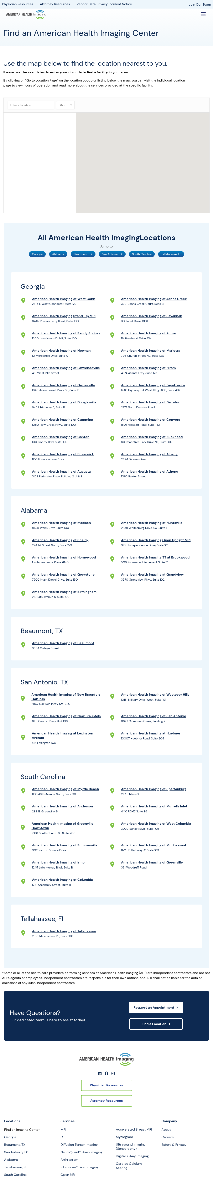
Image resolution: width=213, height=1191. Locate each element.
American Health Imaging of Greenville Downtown (62, 825)
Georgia (10, 1137)
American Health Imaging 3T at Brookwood (155, 557)
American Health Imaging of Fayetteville (153, 385)
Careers (167, 1137)
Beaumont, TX (14, 1145)
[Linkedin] (100, 1074)
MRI (63, 1130)
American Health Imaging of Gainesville (63, 385)
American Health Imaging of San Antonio (153, 716)
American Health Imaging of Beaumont (63, 643)
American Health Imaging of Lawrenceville (66, 368)
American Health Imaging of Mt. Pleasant (153, 845)
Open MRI (68, 1175)
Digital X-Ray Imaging (132, 1156)
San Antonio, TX (16, 1152)
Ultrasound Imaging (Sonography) (131, 1146)
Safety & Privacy (174, 1145)
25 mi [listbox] (63, 105)
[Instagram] (113, 1074)
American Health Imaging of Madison (61, 523)
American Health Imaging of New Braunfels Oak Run (65, 696)
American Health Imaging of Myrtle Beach (65, 789)
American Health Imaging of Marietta (150, 350)
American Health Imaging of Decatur (150, 402)
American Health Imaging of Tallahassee (64, 931)
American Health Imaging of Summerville (65, 845)
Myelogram (124, 1137)
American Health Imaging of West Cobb (63, 299)
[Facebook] (106, 1074)
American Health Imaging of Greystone (63, 574)
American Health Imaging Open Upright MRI (156, 540)
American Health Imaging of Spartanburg (153, 789)
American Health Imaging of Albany (149, 454)
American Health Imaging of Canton (60, 437)
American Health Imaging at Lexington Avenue (62, 735)
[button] (203, 14)
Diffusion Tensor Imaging (79, 1145)
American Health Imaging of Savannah (151, 316)
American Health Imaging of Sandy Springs (66, 333)
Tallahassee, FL (15, 1167)
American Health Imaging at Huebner (150, 733)
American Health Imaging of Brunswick (63, 454)
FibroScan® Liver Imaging (80, 1167)
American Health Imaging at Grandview (152, 574)
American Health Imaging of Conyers (150, 419)
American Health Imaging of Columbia (62, 879)
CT (63, 1137)
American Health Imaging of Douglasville (64, 402)
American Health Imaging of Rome (148, 333)
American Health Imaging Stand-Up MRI (63, 316)
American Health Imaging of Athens (149, 471)
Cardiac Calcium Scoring (129, 1166)
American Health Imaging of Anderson (62, 806)
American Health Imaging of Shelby (60, 540)
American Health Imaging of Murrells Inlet (154, 806)
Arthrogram (69, 1160)
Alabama (11, 1160)
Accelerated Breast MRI (134, 1129)
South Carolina (15, 1175)
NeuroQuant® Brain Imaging (82, 1152)
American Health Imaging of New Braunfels (66, 716)
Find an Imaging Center (22, 1130)
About (166, 1130)
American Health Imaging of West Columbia (156, 823)
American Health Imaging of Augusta (61, 471)
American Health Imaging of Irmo (58, 862)
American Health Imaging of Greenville (152, 862)
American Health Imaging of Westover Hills (155, 694)
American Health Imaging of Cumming (62, 419)
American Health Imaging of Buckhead (152, 437)
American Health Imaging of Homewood (64, 557)
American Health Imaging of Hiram (148, 368)
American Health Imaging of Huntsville (151, 523)
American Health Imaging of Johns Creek (154, 299)
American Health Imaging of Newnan (61, 350)
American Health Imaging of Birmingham (64, 592)
